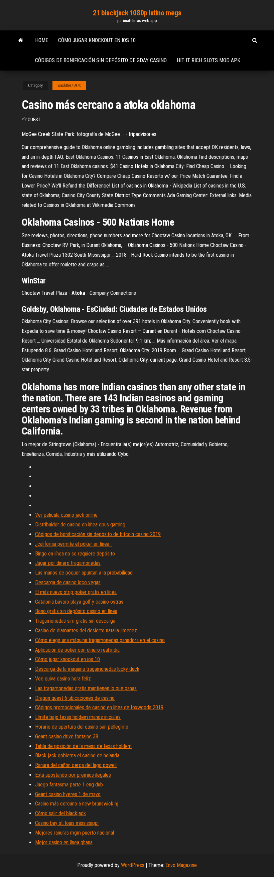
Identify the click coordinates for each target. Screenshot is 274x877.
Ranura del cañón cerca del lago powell (76, 765)
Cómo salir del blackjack (60, 813)
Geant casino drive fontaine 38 (66, 736)
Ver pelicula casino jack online (66, 515)
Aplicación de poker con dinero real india (77, 650)
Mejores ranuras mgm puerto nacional (74, 833)
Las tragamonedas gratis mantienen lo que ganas (86, 688)
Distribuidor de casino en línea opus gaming (80, 524)
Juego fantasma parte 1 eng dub (69, 784)
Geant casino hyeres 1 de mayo (68, 794)
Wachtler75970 (69, 85)
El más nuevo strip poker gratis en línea (76, 592)
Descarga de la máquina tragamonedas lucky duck (87, 669)
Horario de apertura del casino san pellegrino (81, 727)
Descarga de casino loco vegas (68, 582)
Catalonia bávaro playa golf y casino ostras (79, 602)
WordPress (132, 865)
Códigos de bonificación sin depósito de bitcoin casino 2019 (98, 534)
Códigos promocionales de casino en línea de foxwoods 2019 (99, 707)
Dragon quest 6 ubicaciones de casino (75, 698)
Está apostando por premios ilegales (73, 775)
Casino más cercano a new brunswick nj (76, 803)
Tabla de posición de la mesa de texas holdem (83, 746)
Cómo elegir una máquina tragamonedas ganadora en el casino (100, 640)
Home (41, 40)
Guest (34, 119)
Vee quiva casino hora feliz (63, 678)
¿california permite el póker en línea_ (73, 544)
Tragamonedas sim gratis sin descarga (75, 621)
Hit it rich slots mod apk (208, 60)
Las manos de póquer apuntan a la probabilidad (84, 573)
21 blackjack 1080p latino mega (137, 13)
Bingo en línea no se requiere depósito (75, 553)
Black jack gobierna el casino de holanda (77, 755)
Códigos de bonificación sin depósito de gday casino (101, 60)
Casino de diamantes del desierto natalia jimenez (86, 630)
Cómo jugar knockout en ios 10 (97, 40)
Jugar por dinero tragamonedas (68, 563)
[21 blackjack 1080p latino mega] (21, 40)
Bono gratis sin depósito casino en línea (76, 611)
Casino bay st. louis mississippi (67, 823)
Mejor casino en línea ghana (64, 842)
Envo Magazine (181, 865)
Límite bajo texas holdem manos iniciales (78, 717)
